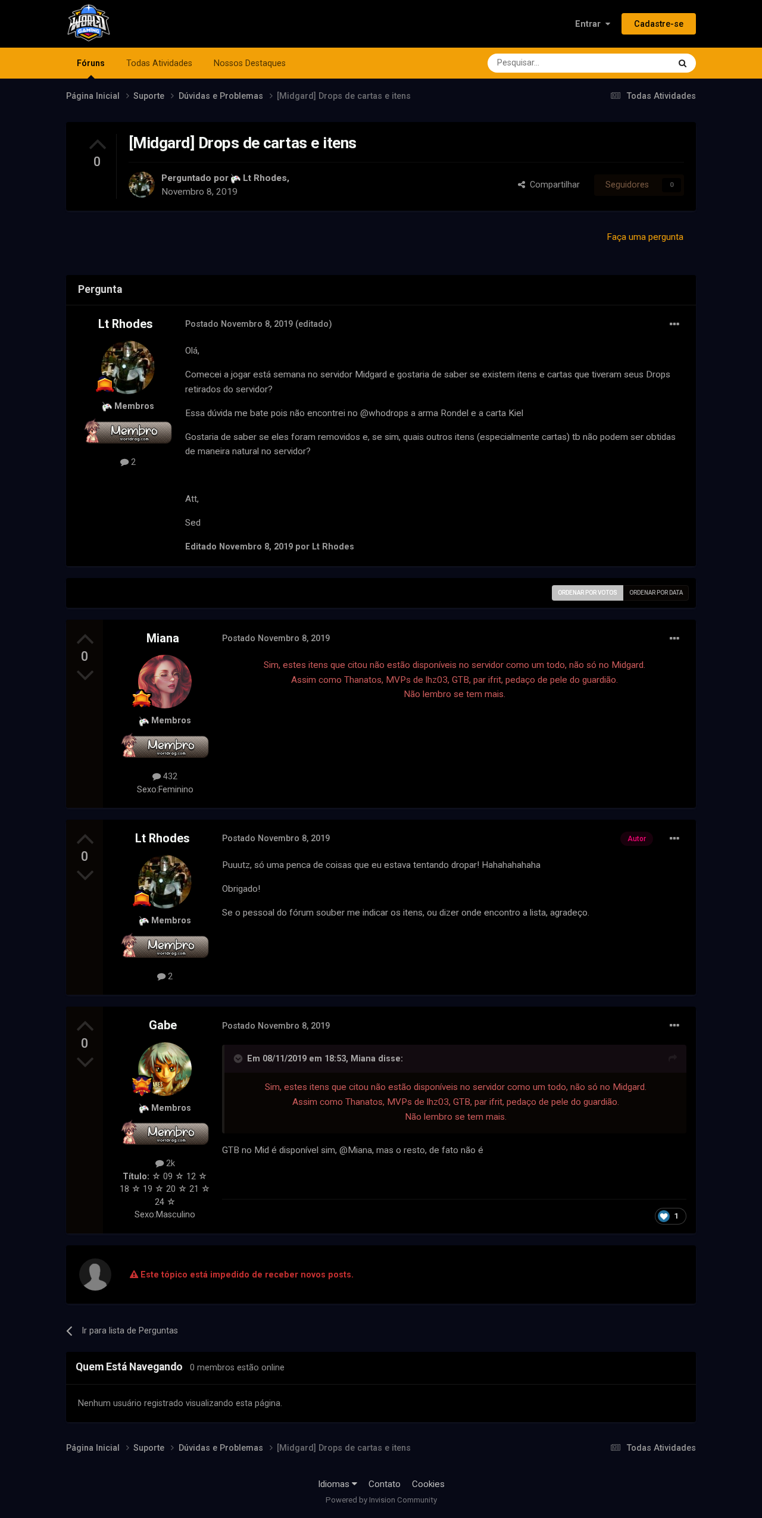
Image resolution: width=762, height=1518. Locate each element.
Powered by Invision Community (381, 1499)
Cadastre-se (658, 24)
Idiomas (335, 1484)
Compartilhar (552, 184)
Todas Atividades (159, 63)
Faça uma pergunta (645, 237)
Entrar (590, 24)
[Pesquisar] (682, 63)
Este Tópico (631, 62)
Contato (384, 1484)
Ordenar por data (656, 592)
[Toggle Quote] (239, 1058)
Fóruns (91, 63)
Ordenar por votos (587, 592)
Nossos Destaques (250, 63)
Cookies (428, 1484)
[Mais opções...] (674, 324)
